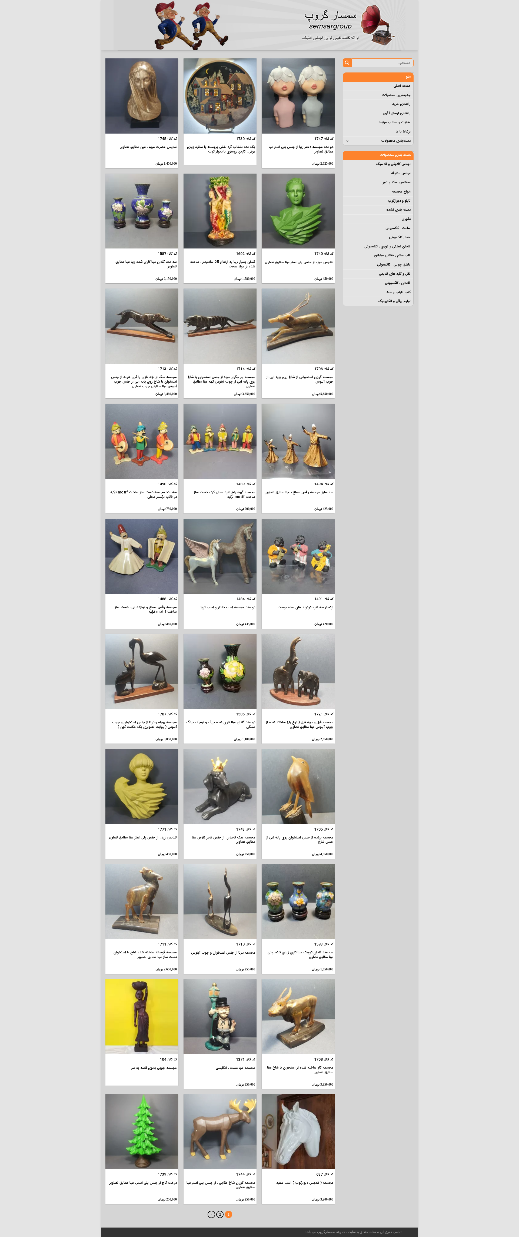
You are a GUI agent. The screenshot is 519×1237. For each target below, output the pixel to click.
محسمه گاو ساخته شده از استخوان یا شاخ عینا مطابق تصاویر (300, 1070)
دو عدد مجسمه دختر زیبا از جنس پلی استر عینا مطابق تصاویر (301, 149)
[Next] (211, 1214)
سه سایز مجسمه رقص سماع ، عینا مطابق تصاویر (299, 492)
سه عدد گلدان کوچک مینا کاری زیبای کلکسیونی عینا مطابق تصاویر (300, 955)
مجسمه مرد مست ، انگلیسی (235, 1068)
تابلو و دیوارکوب (399, 201)
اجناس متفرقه (401, 173)
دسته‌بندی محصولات (396, 141)
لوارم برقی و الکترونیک (394, 301)
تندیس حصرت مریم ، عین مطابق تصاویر (148, 147)
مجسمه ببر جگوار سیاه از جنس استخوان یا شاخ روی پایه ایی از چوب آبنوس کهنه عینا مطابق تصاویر (221, 382)
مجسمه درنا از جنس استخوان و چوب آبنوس (223, 953)
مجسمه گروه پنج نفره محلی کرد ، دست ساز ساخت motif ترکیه (224, 494)
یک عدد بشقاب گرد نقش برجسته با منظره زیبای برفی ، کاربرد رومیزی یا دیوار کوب (221, 149)
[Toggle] (347, 141)
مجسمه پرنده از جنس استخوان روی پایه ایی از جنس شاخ (299, 840)
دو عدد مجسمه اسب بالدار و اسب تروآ (228, 607)
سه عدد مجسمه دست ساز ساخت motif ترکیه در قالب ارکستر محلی (143, 494)
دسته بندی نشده (398, 210)
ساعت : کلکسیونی (398, 228)
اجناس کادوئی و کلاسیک (393, 164)
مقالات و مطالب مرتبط (395, 122)
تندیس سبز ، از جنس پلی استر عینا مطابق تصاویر (299, 262)
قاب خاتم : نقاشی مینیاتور (392, 255)
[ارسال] (347, 62)
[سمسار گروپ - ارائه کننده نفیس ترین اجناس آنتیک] (351, 25)
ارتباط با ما (403, 131)
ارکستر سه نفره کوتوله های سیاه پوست (305, 607)
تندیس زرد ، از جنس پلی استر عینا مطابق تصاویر (143, 837)
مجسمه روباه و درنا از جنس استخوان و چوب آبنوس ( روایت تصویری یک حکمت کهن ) (144, 724)
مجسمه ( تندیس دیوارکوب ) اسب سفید (304, 1183)
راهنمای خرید (401, 104)
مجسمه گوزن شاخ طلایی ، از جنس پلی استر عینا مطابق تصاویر (221, 1185)
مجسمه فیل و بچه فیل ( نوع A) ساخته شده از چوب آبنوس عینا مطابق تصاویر (299, 724)
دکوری (406, 219)
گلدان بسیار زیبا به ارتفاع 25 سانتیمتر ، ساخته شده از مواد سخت (222, 264)
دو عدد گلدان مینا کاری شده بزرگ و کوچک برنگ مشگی (220, 724)
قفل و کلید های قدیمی (395, 274)
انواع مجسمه (401, 191)
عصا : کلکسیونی (400, 237)
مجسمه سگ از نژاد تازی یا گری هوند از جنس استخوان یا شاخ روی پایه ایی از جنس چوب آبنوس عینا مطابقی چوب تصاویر (144, 382)
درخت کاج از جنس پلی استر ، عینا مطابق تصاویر (143, 1183)
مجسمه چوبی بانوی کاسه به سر (154, 1068)
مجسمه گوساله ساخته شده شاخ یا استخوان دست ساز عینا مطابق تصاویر (145, 955)
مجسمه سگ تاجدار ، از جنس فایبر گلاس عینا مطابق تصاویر (223, 840)
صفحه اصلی (402, 86)
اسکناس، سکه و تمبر (397, 182)
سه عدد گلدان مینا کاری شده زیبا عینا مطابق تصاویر (146, 264)
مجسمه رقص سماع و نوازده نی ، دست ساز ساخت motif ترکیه (146, 609)
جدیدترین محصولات (396, 95)
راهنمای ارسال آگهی (397, 113)
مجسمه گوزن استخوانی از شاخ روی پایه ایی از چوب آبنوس (299, 379)
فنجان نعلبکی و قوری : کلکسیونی (387, 246)
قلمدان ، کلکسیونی (398, 283)
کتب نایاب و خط (398, 292)
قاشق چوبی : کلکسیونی (394, 264)
